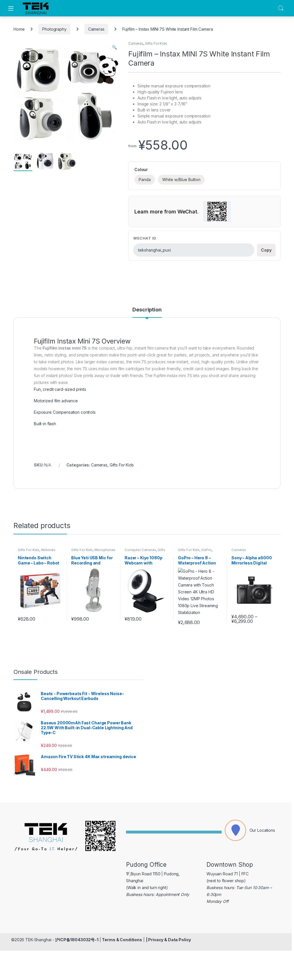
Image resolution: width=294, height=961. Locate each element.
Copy (266, 250)
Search (281, 8)
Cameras (96, 29)
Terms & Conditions (122, 939)
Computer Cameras (140, 550)
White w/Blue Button (181, 179)
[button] (114, 47)
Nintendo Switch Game (36, 551)
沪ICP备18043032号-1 (76, 939)
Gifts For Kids (156, 43)
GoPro (206, 550)
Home (18, 29)
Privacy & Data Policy (169, 939)
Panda (145, 179)
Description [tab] (146, 310)
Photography (54, 29)
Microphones (104, 550)
